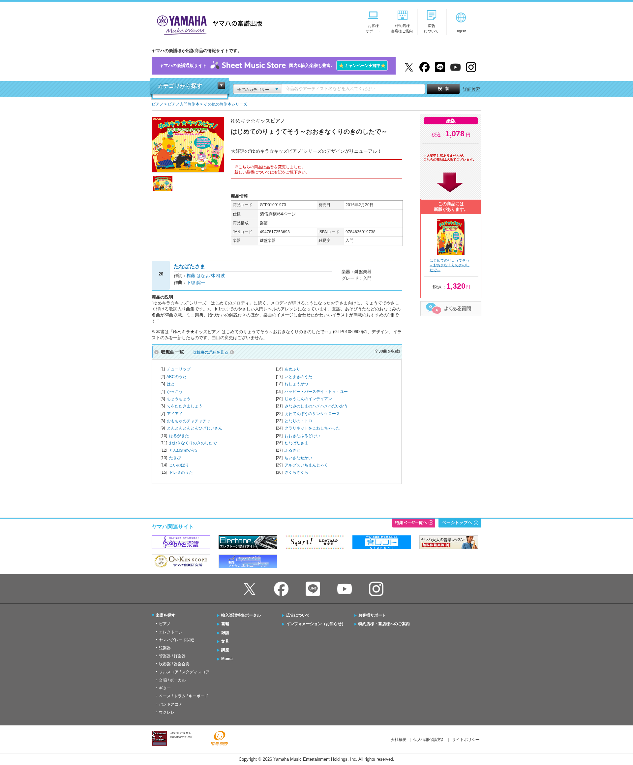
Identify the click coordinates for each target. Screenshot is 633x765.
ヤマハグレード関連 (177, 640)
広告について (298, 615)
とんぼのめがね (183, 450)
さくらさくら (296, 472)
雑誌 (225, 632)
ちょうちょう (179, 399)
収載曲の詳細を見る (210, 352)
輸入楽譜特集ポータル (241, 615)
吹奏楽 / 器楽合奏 (174, 664)
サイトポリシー (466, 739)
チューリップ (179, 369)
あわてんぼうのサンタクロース (312, 413)
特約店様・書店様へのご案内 (384, 624)
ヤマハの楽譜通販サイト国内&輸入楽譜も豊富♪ (273, 65)
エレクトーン (171, 632)
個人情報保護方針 (429, 739)
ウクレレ (167, 712)
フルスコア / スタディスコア (184, 672)
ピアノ (165, 624)
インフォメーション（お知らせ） (316, 624)
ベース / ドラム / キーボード (183, 696)
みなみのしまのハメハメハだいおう (316, 406)
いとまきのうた (298, 376)
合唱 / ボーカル (172, 680)
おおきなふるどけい (302, 435)
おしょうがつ (296, 384)
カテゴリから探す (180, 86)
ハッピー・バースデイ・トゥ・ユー (316, 391)
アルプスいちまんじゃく (306, 465)
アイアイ (175, 413)
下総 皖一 (196, 282)
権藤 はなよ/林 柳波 (206, 275)
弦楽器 (165, 648)
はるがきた (179, 435)
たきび (175, 458)
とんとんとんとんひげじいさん (194, 428)
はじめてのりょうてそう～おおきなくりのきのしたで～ (449, 265)
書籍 (225, 624)
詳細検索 (471, 89)
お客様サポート (372, 615)
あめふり (292, 369)
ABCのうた (176, 376)
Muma (227, 658)
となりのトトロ (298, 421)
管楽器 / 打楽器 (172, 656)
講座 (225, 650)
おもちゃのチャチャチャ (188, 421)
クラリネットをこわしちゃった (312, 428)
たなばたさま (296, 443)
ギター (165, 688)
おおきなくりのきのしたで (193, 443)
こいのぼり (179, 465)
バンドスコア (171, 704)
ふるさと (292, 450)
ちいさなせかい (298, 458)
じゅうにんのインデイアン (308, 399)
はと (171, 384)
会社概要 (399, 739)
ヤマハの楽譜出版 (208, 24)
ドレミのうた (181, 472)
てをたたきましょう (184, 406)
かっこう (175, 391)
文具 (225, 641)
